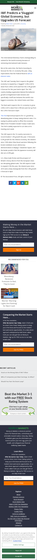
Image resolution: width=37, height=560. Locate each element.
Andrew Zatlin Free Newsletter (18, 507)
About (18, 494)
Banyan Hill (10, 1)
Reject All (18, 550)
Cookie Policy (18, 511)
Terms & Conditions (18, 514)
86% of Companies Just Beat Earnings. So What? (17, 377)
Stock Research (18, 499)
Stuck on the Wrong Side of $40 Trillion (14, 372)
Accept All (18, 556)
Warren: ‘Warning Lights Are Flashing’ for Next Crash (9, 303)
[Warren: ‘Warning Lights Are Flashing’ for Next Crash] (9, 293)
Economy (23, 23)
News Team (9, 23)
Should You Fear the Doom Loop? (12, 381)
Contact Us (18, 525)
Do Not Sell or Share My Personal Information (18, 519)
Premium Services (18, 497)
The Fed (3, 116)
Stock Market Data (19, 502)
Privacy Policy (18, 509)
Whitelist (18, 523)
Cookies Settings (18, 545)
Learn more (22, 445)
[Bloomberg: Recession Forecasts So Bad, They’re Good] (9, 269)
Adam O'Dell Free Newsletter (18, 504)
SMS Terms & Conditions (18, 516)
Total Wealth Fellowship (23, 1)
